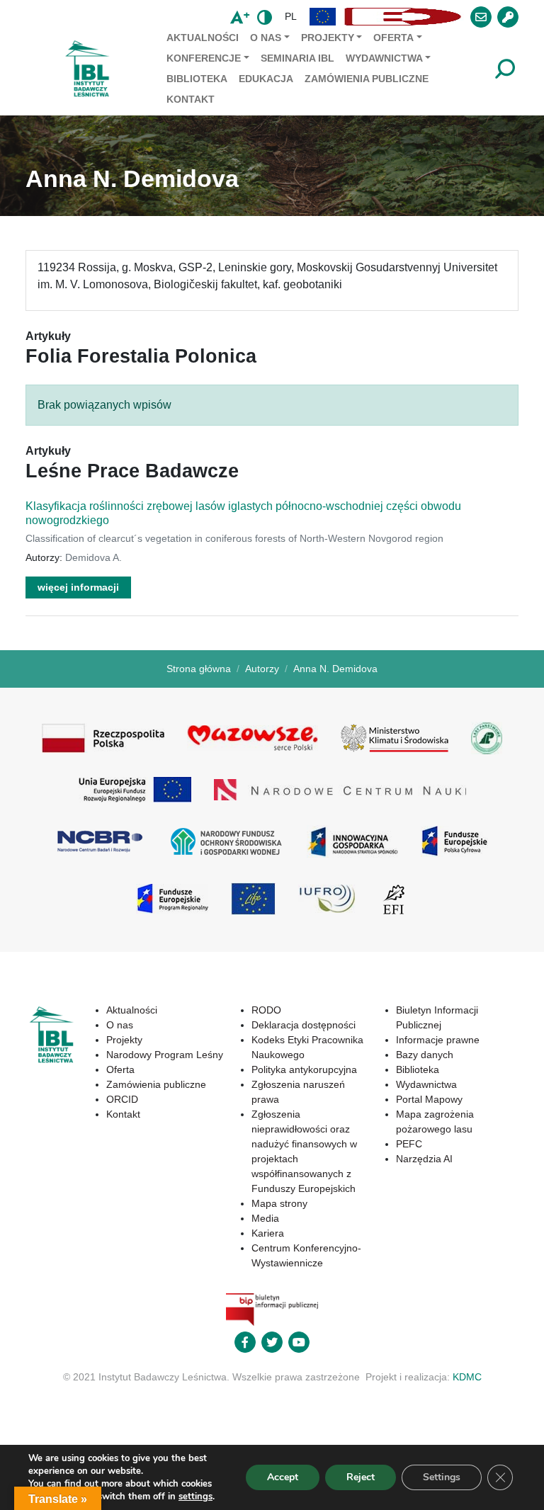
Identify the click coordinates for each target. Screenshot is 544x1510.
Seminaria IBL (297, 58)
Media (265, 1218)
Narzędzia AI (424, 1158)
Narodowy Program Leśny (164, 1054)
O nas (265, 37)
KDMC (467, 1377)
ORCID (122, 1099)
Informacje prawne (438, 1039)
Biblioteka (196, 78)
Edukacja (266, 78)
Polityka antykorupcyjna (304, 1069)
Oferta (393, 37)
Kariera (267, 1233)
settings (195, 1496)
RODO (266, 1010)
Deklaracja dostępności (303, 1025)
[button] (323, 16)
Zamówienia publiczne (367, 78)
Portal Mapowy (429, 1099)
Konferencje (203, 58)
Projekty (327, 37)
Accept (282, 1477)
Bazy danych (424, 1054)
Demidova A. (93, 557)
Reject (360, 1477)
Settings (441, 1477)
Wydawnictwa (384, 58)
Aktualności (202, 37)
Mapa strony (279, 1203)
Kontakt (190, 99)
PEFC (409, 1143)
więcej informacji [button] (78, 587)
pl (291, 16)
